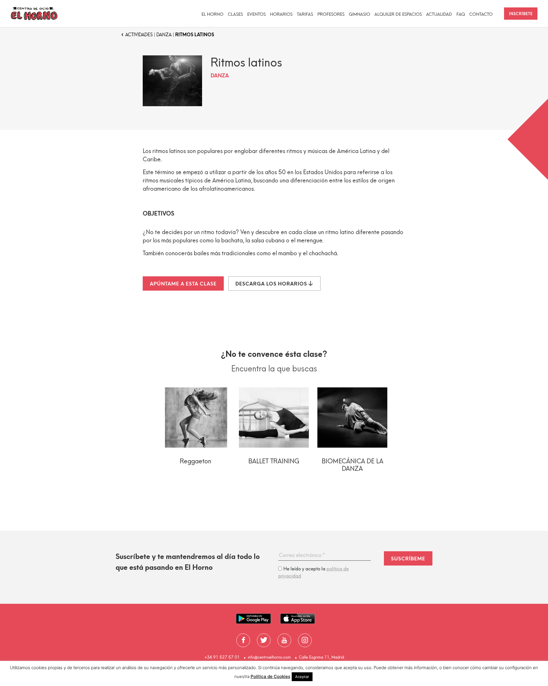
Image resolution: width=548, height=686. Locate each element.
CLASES (235, 14)
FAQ (460, 14)
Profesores (330, 14)
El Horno (212, 14)
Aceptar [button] (302, 676)
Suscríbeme (408, 559)
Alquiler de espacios (398, 14)
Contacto (481, 14)
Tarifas (305, 14)
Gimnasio (359, 14)
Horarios (281, 14)
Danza (164, 34)
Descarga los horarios (272, 284)
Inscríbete (521, 14)
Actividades (139, 34)
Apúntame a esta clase (183, 284)
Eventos (256, 14)
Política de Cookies (270, 676)
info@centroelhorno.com (269, 657)
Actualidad (439, 14)
